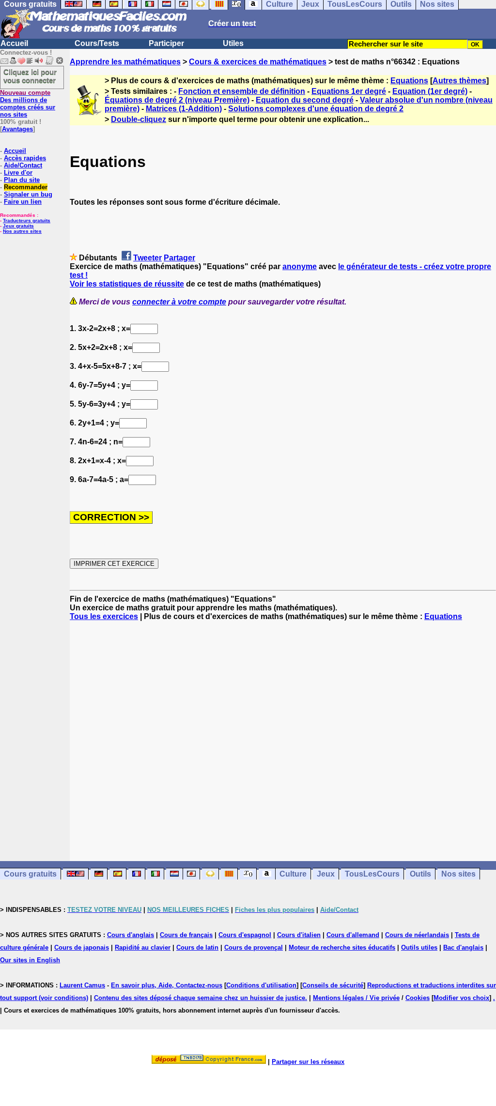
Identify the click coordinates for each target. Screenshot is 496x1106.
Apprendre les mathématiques (125, 62)
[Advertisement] (283, 732)
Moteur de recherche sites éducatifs (342, 947)
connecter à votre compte (179, 302)
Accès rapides (25, 158)
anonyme (299, 266)
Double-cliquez (138, 119)
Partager (179, 258)
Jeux (326, 874)
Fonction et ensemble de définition (241, 91)
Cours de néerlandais (417, 935)
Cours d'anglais (130, 935)
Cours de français (186, 935)
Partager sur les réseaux (308, 1061)
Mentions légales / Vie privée (356, 997)
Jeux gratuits (18, 225)
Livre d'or (18, 172)
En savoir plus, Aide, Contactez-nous (166, 985)
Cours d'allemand (352, 935)
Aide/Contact (23, 165)
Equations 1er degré (348, 91)
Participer (166, 43)
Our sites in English (30, 960)
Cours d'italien (299, 935)
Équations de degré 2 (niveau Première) (177, 100)
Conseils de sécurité (332, 985)
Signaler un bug (28, 194)
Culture (293, 874)
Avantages (17, 129)
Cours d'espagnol (244, 935)
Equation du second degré (305, 100)
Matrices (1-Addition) (184, 109)
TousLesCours (372, 874)
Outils (420, 874)
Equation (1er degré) (429, 91)
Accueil (14, 43)
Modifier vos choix (461, 997)
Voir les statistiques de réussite (127, 284)
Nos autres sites (22, 231)
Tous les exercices (104, 616)
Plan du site (22, 179)
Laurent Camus (82, 985)
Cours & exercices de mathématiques (257, 62)
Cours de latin (197, 947)
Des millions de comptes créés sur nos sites (27, 103)
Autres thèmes (459, 80)
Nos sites (458, 874)
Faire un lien (23, 201)
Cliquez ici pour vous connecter (30, 76)
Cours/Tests (97, 43)
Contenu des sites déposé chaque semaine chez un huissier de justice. (200, 997)
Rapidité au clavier (142, 947)
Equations (409, 80)
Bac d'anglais (463, 947)
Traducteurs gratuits (26, 220)
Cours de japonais (81, 947)
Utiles (233, 43)
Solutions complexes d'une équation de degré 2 (315, 109)
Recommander (25, 187)
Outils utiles (419, 947)
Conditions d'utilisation (261, 985)
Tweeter (147, 258)
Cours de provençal (253, 947)
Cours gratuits (30, 874)
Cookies (417, 997)
